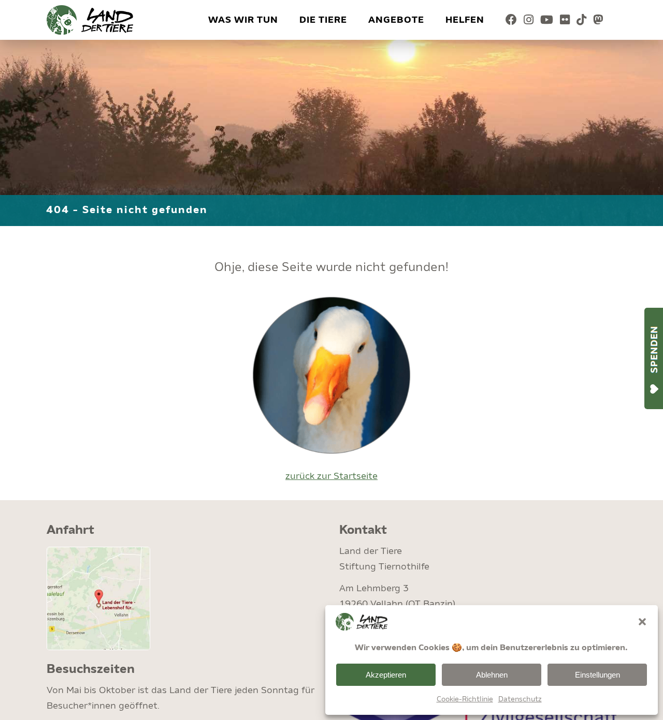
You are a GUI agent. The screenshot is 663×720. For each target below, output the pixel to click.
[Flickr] (565, 20)
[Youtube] (547, 20)
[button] (642, 622)
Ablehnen (492, 674)
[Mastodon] (598, 20)
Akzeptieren (386, 674)
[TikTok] (581, 20)
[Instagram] (529, 20)
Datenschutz (520, 699)
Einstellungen (597, 674)
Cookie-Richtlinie (465, 699)
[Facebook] (511, 20)
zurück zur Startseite (331, 476)
